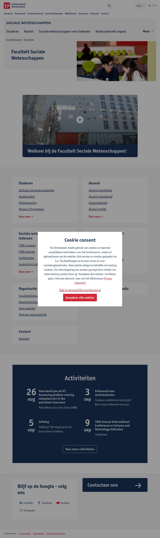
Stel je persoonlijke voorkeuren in (80, 290)
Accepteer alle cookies (80, 297)
